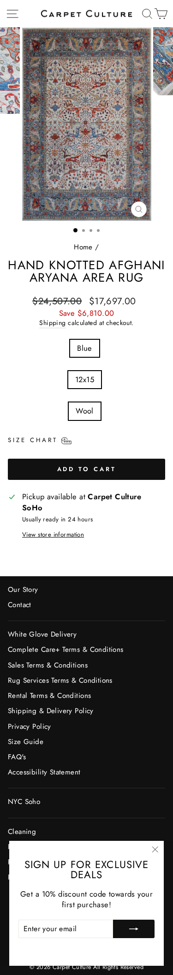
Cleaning (22, 832)
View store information (53, 535)
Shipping (52, 323)
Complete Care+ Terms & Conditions (66, 649)
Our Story (23, 590)
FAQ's (17, 757)
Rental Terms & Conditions (49, 696)
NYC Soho (24, 802)
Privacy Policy (29, 726)
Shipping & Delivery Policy (51, 711)
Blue (84, 348)
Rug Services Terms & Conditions (60, 680)
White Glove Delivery (42, 634)
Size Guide (25, 742)
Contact (19, 605)
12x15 (84, 379)
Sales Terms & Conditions (48, 665)
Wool (85, 410)
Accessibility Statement (44, 772)
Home (83, 247)
